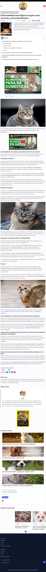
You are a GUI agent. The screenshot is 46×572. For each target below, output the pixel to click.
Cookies (2, 542)
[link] (6, 75)
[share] (39, 74)
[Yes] (4, 370)
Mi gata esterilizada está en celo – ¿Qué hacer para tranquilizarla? (18, 444)
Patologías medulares (7, 43)
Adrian (3, 20)
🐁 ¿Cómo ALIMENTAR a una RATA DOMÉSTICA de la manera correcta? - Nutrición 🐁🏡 (23, 74)
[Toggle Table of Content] (44, 38)
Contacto (3, 540)
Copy (17, 383)
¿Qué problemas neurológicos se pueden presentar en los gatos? (17, 41)
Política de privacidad (5, 545)
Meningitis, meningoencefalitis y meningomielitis (13, 47)
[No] (10, 370)
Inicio (2, 544)
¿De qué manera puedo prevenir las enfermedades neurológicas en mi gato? (20, 59)
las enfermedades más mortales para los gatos (16, 309)
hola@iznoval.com (6, 562)
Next (26, 532)
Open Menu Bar (1, 6)
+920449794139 (5, 560)
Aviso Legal (3, 538)
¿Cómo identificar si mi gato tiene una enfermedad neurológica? (17, 52)
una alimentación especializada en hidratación (20, 362)
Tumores (5, 50)
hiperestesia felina (19, 327)
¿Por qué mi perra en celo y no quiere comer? (13, 458)
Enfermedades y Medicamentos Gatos (10, 12)
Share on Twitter (35, 20)
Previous (22, 532)
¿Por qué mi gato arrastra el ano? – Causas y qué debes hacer (17, 485)
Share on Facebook (33, 20)
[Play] (33, 69)
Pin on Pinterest (39, 20)
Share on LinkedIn (37, 20)
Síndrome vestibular (7, 45)
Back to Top (44, 562)
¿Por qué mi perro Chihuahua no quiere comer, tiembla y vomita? (18, 471)
